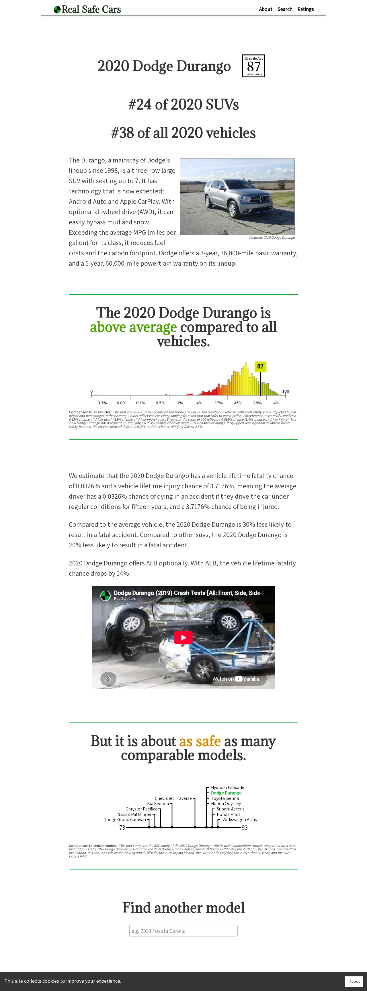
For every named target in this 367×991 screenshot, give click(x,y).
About (265, 9)
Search (285, 9)
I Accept (354, 981)
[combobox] (183, 931)
